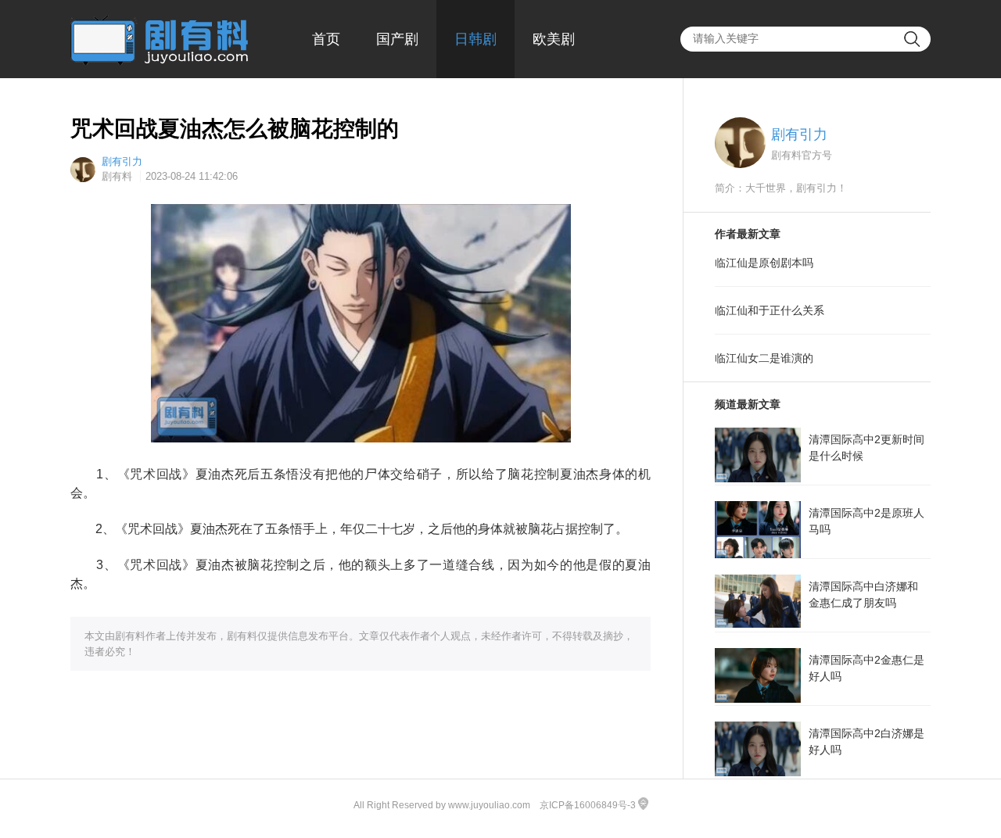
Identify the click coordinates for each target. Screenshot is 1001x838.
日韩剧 (475, 39)
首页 (326, 39)
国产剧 (397, 39)
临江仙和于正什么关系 (769, 310)
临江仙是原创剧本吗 (764, 262)
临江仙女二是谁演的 (764, 358)
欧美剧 (554, 39)
